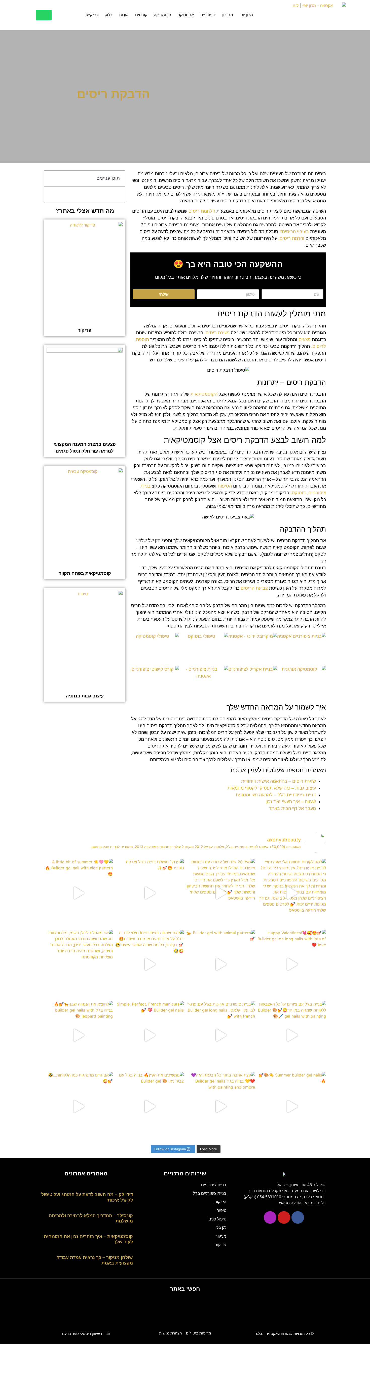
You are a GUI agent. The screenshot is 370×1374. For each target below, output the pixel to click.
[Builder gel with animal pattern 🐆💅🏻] (220, 964)
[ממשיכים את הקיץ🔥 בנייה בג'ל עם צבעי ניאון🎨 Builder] (149, 1106)
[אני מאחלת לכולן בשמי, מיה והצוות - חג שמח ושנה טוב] (78, 964)
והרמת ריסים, (291, 238)
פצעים (305, 339)
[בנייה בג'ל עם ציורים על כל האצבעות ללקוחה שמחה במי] (291, 1035)
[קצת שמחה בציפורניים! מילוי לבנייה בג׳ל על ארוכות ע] (149, 964)
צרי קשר (92, 15)
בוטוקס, (298, 492)
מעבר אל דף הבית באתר (292, 808)
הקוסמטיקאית (204, 394)
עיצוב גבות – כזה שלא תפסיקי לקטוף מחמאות (272, 788)
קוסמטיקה (162, 15)
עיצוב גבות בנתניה (85, 695)
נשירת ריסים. (217, 332)
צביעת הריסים (254, 588)
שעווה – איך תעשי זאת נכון (291, 801)
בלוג (109, 15)
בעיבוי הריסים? (294, 231)
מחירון (227, 15)
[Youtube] (284, 1217)
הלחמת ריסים (202, 211)
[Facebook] (297, 1217)
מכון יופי (246, 15)
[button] (50, 178)
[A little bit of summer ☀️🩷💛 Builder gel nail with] (78, 893)
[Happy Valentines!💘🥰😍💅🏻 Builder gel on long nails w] (291, 964)
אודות (124, 15)
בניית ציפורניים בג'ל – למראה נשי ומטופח (276, 794)
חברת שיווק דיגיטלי (86, 1333)
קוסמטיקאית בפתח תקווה (84, 573)
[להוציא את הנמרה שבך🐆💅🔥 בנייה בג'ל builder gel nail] (78, 1035)
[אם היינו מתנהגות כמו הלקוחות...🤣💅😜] (78, 1106)
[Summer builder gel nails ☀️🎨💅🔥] (291, 1106)
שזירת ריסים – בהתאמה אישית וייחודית (278, 781)
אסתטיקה (185, 15)
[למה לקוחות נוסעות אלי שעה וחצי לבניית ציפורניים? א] (291, 893)
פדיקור (84, 330)
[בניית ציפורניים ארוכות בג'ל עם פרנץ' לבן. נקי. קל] (220, 1035)
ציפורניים (208, 15)
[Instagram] (270, 1217)
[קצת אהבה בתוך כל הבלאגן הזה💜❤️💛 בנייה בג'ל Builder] (220, 1106)
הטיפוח (225, 486)
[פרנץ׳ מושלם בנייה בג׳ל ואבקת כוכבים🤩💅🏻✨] (149, 893)
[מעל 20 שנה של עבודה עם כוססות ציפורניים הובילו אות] (220, 893)
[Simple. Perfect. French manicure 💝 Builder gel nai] (149, 1035)
